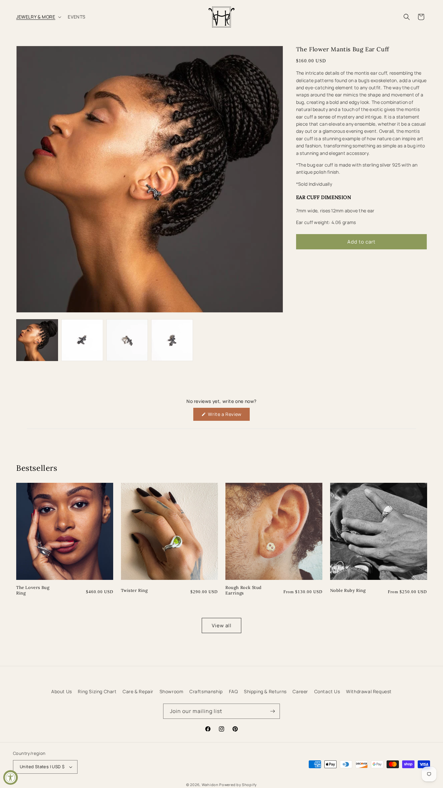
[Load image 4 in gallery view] (172, 340)
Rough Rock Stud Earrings (243, 590)
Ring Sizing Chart (97, 691)
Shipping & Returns (265, 691)
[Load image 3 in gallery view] (127, 340)
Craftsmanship (206, 691)
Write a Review (228, 416)
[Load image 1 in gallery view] (37, 340)
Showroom (172, 691)
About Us (61, 691)
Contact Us (327, 691)
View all (222, 625)
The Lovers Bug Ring (32, 590)
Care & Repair (138, 691)
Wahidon (210, 784)
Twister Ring (134, 590)
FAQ (233, 691)
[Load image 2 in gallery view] (82, 340)
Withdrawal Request (369, 691)
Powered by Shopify (238, 784)
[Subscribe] (272, 711)
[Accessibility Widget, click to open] (10, 777)
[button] (38, 17)
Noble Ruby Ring (348, 590)
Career (300, 691)
